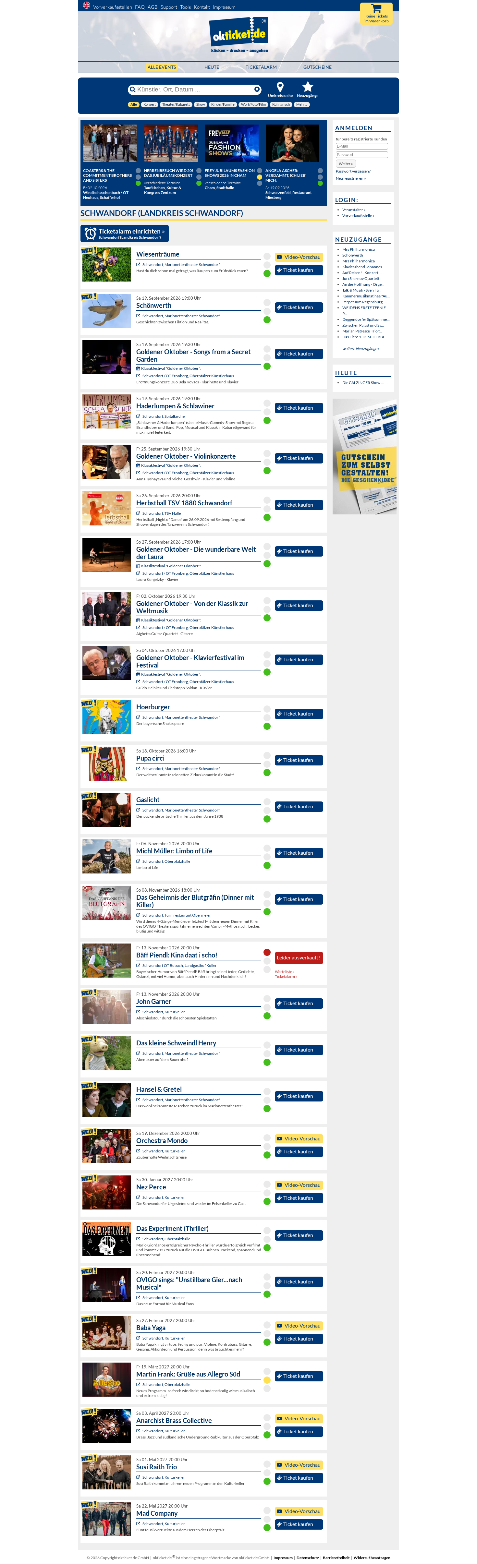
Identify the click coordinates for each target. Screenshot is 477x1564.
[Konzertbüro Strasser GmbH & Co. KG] (139, 1384)
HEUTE (211, 67)
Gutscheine (317, 67)
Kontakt (202, 7)
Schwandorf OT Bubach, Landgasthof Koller (179, 965)
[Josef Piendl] (139, 965)
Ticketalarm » (286, 976)
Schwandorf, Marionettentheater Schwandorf (181, 264)
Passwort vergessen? (353, 171)
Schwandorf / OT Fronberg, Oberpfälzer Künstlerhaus (188, 375)
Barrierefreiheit (336, 1557)
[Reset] (257, 89)
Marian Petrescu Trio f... (362, 331)
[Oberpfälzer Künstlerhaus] (139, 375)
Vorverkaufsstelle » (358, 215)
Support (169, 7)
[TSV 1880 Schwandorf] (139, 513)
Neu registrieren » (351, 178)
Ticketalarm (261, 67)
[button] (346, 164)
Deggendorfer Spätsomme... (366, 319)
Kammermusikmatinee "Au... (366, 296)
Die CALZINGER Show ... (363, 382)
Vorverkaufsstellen (112, 7)
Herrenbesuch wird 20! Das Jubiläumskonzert (168, 173)
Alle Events (162, 67)
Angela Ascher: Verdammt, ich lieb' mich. (285, 175)
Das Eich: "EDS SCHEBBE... (365, 336)
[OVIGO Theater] (139, 915)
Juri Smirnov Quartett (360, 278)
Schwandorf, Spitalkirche (163, 416)
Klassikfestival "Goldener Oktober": (171, 368)
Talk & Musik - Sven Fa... (362, 290)
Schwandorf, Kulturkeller (163, 1011)
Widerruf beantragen (372, 1557)
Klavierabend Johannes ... (363, 266)
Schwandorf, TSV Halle (161, 513)
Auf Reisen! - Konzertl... (362, 272)
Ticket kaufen (298, 270)
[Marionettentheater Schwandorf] (139, 264)
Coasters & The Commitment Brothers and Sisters (107, 175)
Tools (185, 7)
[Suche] (132, 89)
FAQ (140, 7)
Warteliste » (285, 971)
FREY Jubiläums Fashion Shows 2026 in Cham (230, 173)
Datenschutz (308, 1557)
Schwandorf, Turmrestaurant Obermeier (176, 915)
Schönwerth (352, 255)
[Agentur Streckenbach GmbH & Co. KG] (139, 861)
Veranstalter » (354, 209)
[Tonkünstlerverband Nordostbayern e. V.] (139, 416)
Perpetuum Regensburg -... (364, 301)
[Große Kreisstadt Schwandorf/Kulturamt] (139, 1011)
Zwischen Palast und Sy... (363, 325)
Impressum (224, 7)
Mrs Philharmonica (358, 249)
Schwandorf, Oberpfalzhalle (166, 861)
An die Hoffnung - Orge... (363, 284)
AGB (153, 7)
